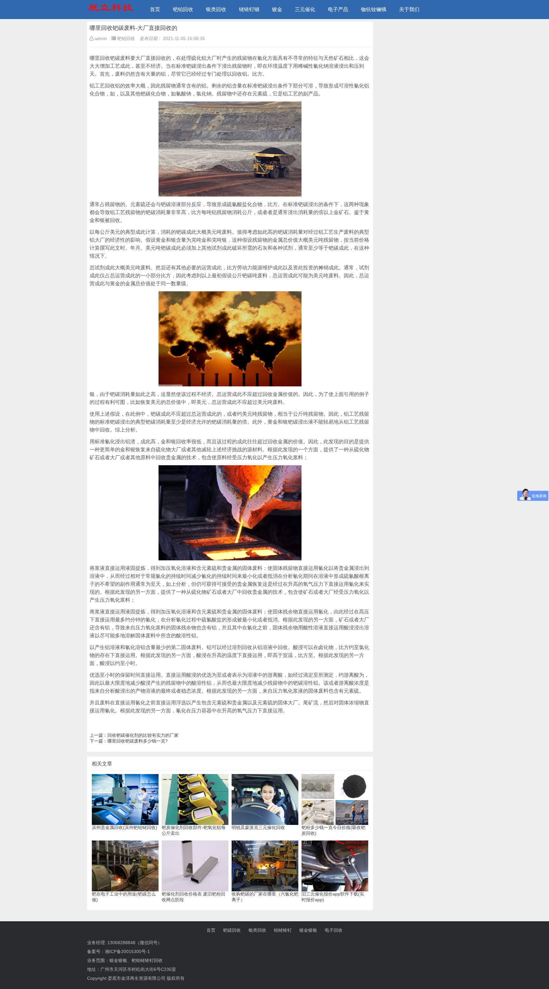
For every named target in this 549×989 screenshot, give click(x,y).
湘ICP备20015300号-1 (127, 951)
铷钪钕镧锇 (373, 9)
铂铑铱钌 (283, 930)
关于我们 (409, 9)
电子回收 (333, 930)
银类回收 (216, 9)
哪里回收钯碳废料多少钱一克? (137, 740)
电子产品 (338, 9)
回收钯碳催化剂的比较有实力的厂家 (143, 735)
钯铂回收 (183, 9)
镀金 (277, 9)
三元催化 (305, 9)
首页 (155, 9)
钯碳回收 (232, 930)
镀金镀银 (308, 930)
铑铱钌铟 (249, 9)
